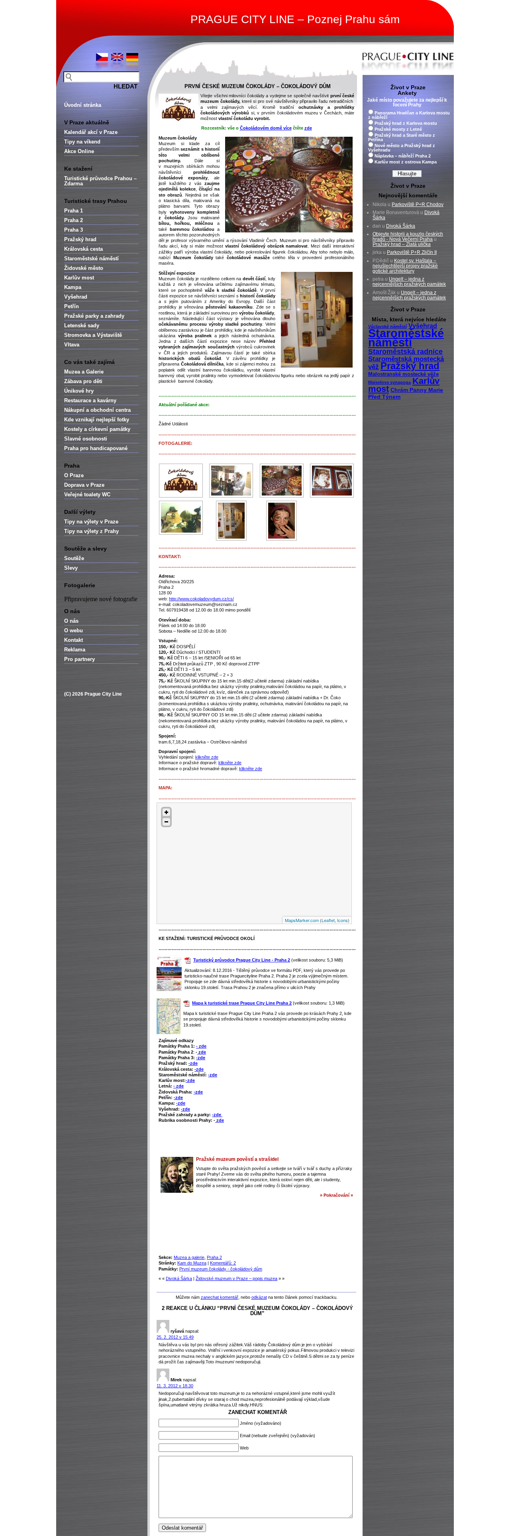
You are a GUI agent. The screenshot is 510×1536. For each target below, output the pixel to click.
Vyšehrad (75, 297)
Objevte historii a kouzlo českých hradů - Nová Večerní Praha (408, 236)
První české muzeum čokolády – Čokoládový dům (257, 86)
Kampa (72, 287)
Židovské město (83, 268)
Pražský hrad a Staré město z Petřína (401, 137)
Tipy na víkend (82, 142)
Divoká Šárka (179, 1278)
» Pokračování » (336, 1195)
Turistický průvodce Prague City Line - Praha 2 (241, 960)
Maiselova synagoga (389, 382)
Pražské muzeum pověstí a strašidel (237, 1159)
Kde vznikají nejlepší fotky (96, 420)
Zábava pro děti (83, 381)
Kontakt (73, 640)
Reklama (74, 650)
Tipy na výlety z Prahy (91, 531)
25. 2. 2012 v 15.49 (175, 1337)
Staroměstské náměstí (91, 259)
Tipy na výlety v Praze (91, 522)
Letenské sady (81, 325)
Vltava (71, 345)
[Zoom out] (166, 822)
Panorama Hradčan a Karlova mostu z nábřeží (409, 115)
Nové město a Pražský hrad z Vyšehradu (401, 147)
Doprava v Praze (84, 485)
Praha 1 (73, 211)
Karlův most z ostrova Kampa (406, 161)
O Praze (74, 475)
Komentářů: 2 (223, 1263)
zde (201, 1052)
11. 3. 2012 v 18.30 (175, 1385)
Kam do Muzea (191, 1263)
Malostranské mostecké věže (403, 374)
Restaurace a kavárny (90, 400)
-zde (200, 1057)
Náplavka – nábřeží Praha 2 (403, 155)
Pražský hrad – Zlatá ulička (402, 244)
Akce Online (79, 151)
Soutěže (74, 558)
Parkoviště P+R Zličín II (412, 252)
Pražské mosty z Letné (398, 129)
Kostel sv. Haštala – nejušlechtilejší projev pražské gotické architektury (405, 266)
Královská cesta (83, 249)
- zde (201, 1046)
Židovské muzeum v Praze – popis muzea (236, 1278)
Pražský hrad (80, 239)
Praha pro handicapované (96, 448)
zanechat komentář (219, 1297)
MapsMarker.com (302, 920)
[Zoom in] (166, 812)
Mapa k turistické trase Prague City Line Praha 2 (242, 1003)
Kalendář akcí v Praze (91, 132)
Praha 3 (73, 230)
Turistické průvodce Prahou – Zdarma (100, 181)
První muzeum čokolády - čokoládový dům (220, 1269)
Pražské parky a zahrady (94, 316)
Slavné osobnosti (85, 439)
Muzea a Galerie (84, 372)
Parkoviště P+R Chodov (417, 204)
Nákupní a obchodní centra (97, 410)
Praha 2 (73, 220)
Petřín (71, 306)
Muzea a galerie (189, 1257)
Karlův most (79, 278)
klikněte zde (206, 757)
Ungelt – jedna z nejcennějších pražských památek (409, 281)
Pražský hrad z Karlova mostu (406, 123)
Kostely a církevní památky (97, 429)
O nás (71, 621)
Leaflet (328, 920)
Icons (342, 920)
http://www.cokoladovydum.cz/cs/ (201, 598)
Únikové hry (79, 391)
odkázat (259, 1297)
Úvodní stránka (82, 105)
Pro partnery (79, 659)
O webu (73, 630)
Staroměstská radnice (405, 352)
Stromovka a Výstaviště (93, 335)
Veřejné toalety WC (87, 495)
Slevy (71, 568)
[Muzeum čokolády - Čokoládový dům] (181, 481)
